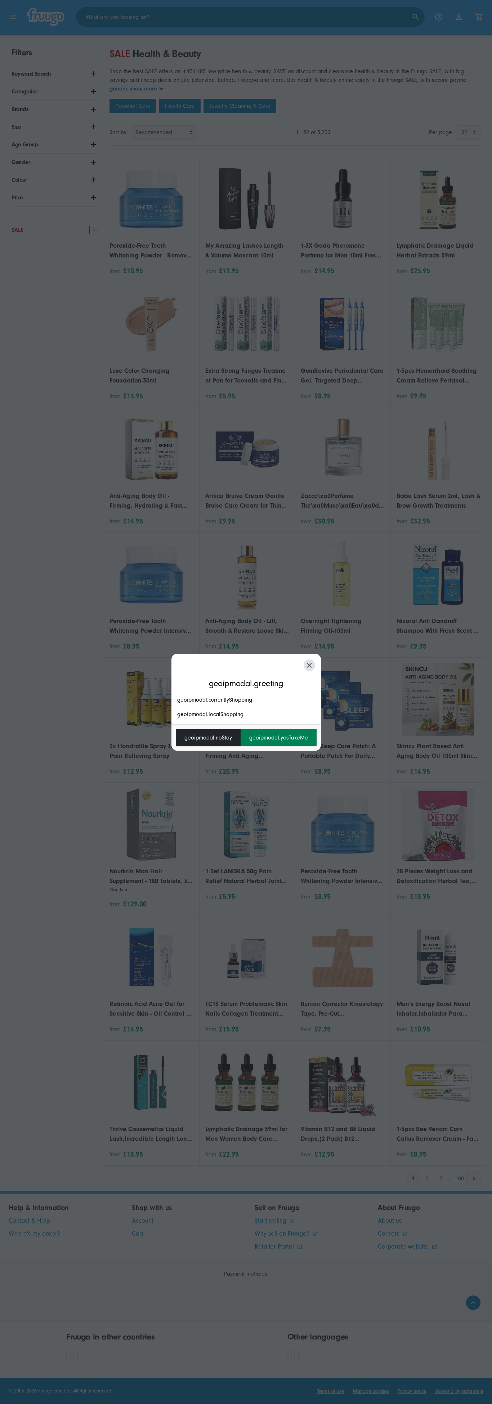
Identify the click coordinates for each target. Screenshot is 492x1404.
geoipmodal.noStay (208, 737)
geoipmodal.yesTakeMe (278, 737)
